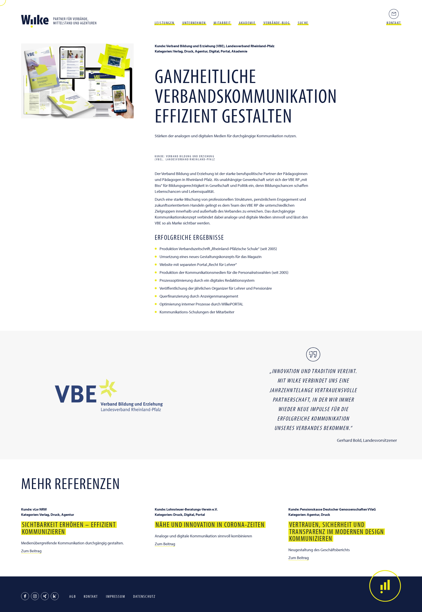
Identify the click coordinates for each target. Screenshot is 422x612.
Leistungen (165, 22)
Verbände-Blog (277, 22)
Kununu (55, 596)
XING (45, 596)
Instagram (35, 596)
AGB (72, 596)
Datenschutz (144, 596)
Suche (303, 22)
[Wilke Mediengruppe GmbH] (60, 20)
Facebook (25, 596)
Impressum (115, 596)
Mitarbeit (222, 22)
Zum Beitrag (31, 550)
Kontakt (91, 596)
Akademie (247, 22)
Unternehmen (194, 22)
